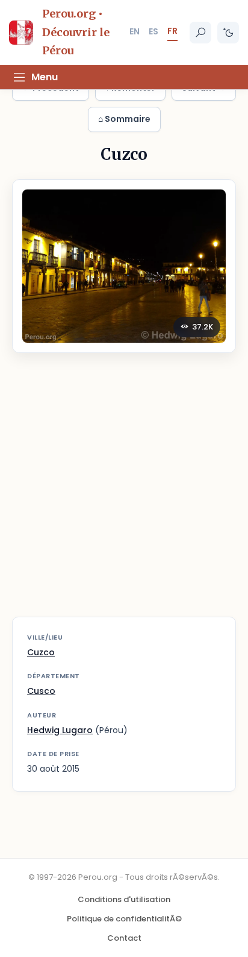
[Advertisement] (124, 492)
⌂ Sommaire (124, 119)
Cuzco (41, 652)
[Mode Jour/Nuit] (228, 32)
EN (134, 31)
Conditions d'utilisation (124, 899)
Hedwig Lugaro (60, 730)
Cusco (41, 691)
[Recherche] (200, 32)
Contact (124, 938)
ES (153, 31)
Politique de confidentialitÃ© (124, 918)
